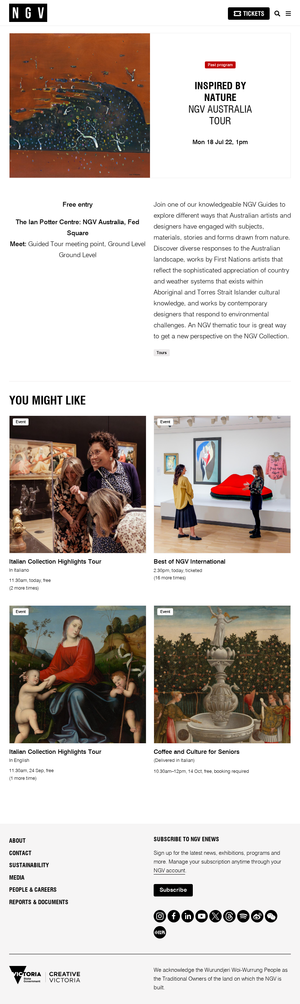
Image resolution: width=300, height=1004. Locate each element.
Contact (20, 853)
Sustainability (29, 865)
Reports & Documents (38, 902)
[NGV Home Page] (28, 13)
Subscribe (173, 890)
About (17, 841)
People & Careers (33, 890)
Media (17, 878)
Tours (162, 353)
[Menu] (288, 13)
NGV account (169, 870)
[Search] (277, 13)
